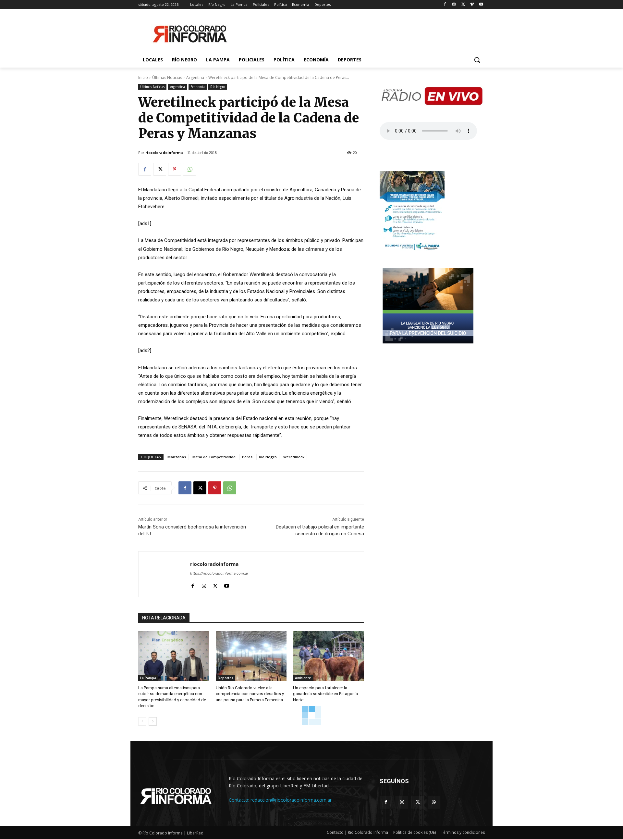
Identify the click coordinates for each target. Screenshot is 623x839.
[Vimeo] (472, 4)
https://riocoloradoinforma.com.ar (219, 573)
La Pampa (148, 678)
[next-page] (153, 721)
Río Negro (217, 86)
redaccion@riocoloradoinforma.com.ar (291, 800)
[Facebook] (445, 4)
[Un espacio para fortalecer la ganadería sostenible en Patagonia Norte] (328, 656)
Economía (197, 86)
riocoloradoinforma (164, 152)
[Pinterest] (174, 169)
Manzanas (176, 456)
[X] (463, 4)
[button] (477, 60)
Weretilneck (293, 456)
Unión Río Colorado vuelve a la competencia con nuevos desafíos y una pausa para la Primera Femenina (250, 693)
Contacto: (239, 800)
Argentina (195, 77)
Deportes (225, 678)
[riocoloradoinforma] (164, 574)
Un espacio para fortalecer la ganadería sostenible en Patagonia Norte (325, 693)
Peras (247, 456)
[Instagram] (454, 4)
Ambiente (303, 678)
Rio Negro (268, 456)
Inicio (143, 77)
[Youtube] (481, 4)
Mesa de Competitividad (214, 456)
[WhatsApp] (189, 169)
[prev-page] (142, 721)
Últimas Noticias (167, 77)
